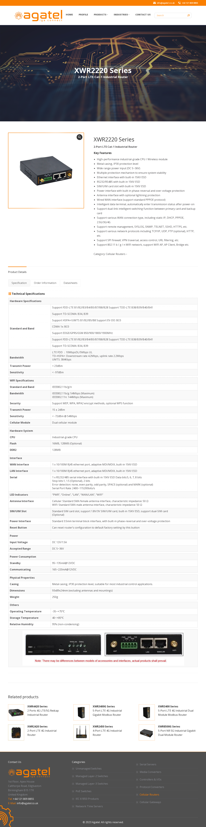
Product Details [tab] (17, 272)
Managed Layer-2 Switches (92, 776)
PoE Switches (83, 791)
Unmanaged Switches (89, 768)
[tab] (19, 283)
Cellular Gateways (150, 802)
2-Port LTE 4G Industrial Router (41, 731)
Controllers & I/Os (150, 779)
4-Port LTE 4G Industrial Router (107, 731)
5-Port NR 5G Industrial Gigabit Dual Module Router (177, 731)
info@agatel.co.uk (27, 803)
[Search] (188, 15)
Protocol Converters (152, 787)
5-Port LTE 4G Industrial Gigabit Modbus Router (107, 711)
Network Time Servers (89, 806)
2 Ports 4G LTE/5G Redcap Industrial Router (43, 711)
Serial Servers (148, 764)
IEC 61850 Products (87, 799)
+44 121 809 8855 (23, 799)
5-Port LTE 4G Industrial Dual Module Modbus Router (175, 711)
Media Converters (150, 772)
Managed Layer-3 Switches (92, 783)
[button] (79, 137)
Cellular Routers (115, 254)
